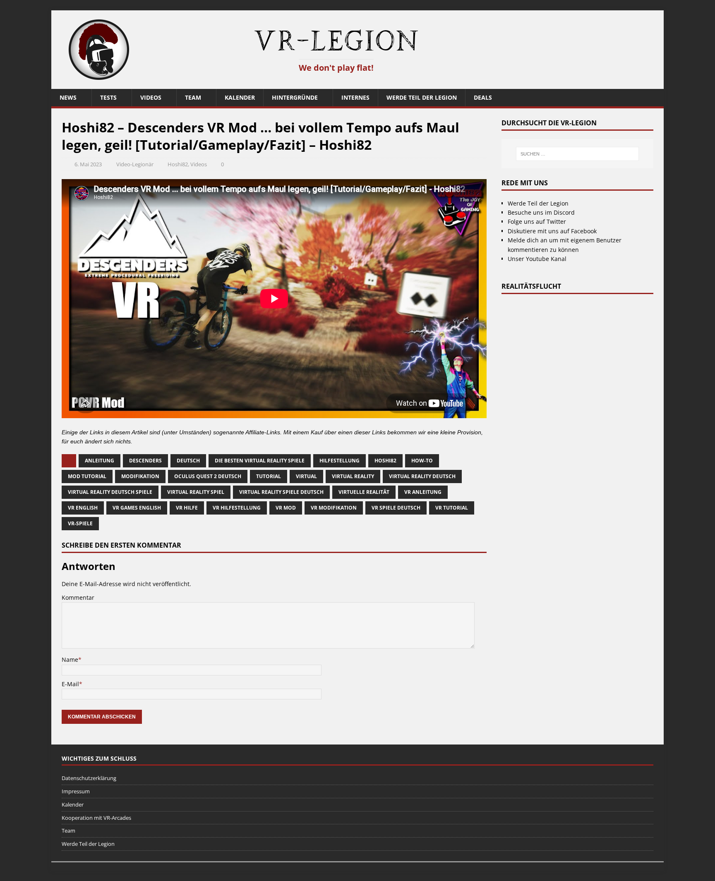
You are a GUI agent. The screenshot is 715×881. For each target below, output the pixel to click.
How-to (422, 460)
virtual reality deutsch (422, 476)
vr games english (137, 507)
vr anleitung (422, 492)
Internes (355, 97)
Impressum (76, 791)
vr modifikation (334, 507)
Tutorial (268, 476)
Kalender (240, 97)
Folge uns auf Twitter (537, 221)
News (68, 97)
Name (70, 659)
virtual (306, 476)
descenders (145, 460)
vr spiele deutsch (396, 507)
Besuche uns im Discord (541, 212)
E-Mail (70, 684)
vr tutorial (451, 507)
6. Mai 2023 (88, 164)
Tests (108, 97)
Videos (150, 97)
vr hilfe (187, 507)
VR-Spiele (80, 523)
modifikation (140, 476)
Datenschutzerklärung (89, 778)
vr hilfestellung (237, 507)
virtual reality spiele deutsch (281, 492)
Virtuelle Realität (363, 492)
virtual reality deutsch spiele (110, 492)
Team (193, 97)
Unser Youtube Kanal (537, 259)
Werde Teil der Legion (421, 97)
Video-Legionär (135, 164)
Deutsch (188, 460)
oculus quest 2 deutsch (207, 476)
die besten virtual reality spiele (260, 460)
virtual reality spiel (195, 492)
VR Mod (286, 507)
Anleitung (99, 460)
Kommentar (78, 597)
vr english (83, 507)
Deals (483, 97)
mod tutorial (87, 476)
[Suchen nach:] (577, 154)
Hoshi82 (178, 164)
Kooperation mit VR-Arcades (96, 817)
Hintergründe (295, 97)
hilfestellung (339, 460)
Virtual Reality (353, 476)
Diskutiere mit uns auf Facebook (552, 231)
